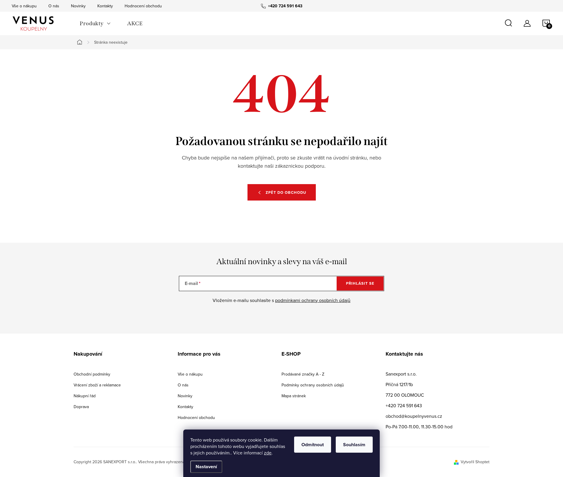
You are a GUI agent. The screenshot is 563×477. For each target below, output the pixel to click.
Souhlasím (354, 444)
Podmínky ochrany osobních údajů (313, 385)
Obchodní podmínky (92, 374)
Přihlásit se (360, 283)
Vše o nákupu (24, 6)
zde (268, 452)
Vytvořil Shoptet (475, 462)
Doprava (81, 406)
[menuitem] (95, 23)
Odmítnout (312, 444)
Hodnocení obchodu (143, 6)
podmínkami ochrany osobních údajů (312, 300)
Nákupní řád (85, 395)
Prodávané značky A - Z (303, 374)
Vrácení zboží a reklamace (97, 385)
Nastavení (206, 466)
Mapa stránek (294, 395)
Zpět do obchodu (286, 192)
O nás (53, 6)
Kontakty (105, 6)
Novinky (78, 6)
